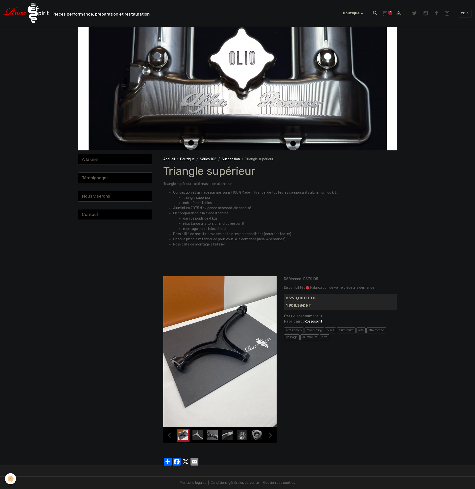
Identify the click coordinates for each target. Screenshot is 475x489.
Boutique (351, 13)
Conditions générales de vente (235, 483)
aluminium (346, 330)
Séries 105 (208, 159)
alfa (361, 330)
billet (330, 330)
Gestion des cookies (279, 483)
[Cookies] (10, 478)
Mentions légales (193, 483)
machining (314, 330)
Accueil (169, 159)
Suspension (231, 159)
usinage (292, 337)
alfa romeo (294, 330)
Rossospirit (313, 321)
